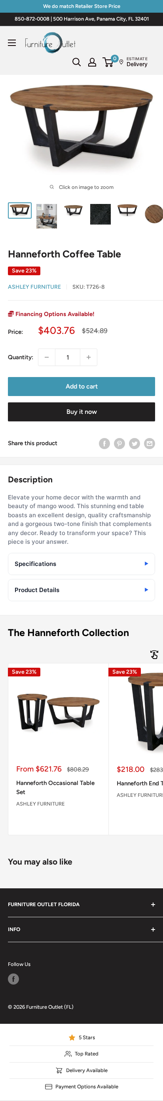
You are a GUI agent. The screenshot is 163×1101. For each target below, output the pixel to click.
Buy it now (81, 411)
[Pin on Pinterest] (119, 443)
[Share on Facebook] (104, 443)
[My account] (92, 62)
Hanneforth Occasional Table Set (55, 787)
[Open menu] (12, 43)
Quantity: (20, 357)
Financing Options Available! (54, 314)
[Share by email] (149, 443)
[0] (108, 62)
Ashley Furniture (34, 287)
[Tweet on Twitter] (134, 443)
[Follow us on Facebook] (13, 979)
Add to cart (82, 386)
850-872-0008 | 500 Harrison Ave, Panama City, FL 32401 (82, 19)
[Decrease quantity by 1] (46, 357)
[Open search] (76, 62)
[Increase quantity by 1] (88, 357)
